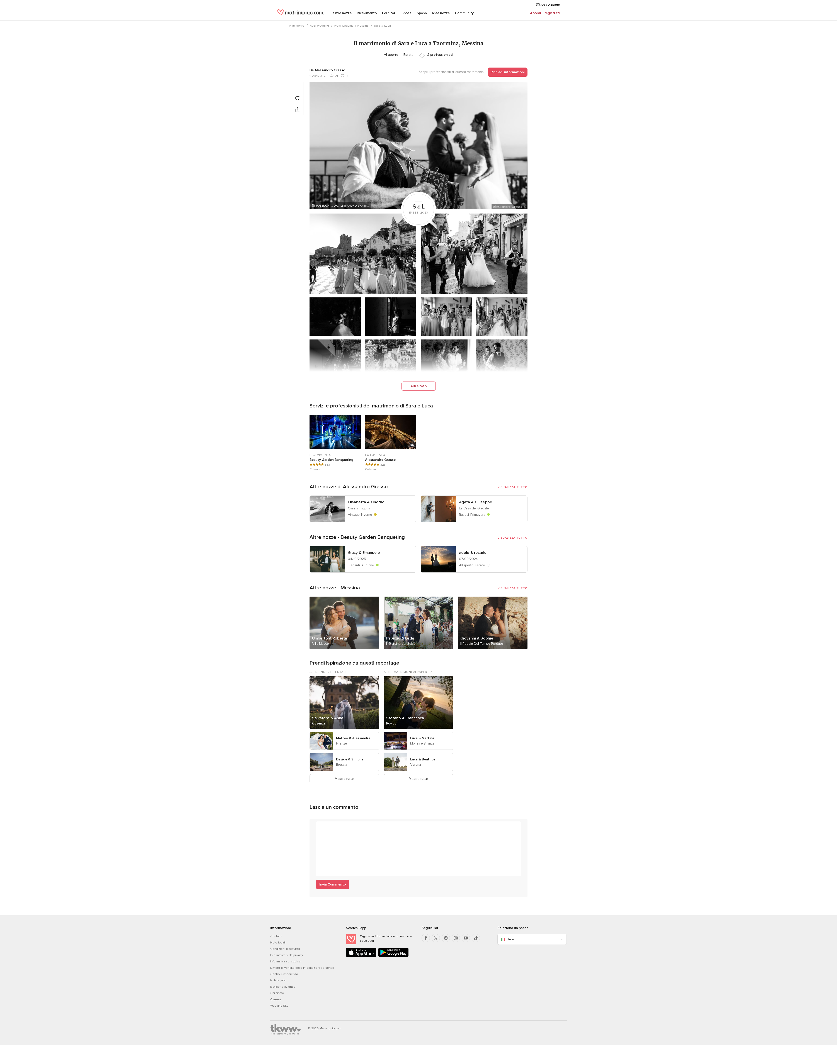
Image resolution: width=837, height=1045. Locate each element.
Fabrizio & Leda (400, 638)
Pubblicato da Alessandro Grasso (342, 205)
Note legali (278, 942)
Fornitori (389, 13)
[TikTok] (476, 938)
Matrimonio (296, 25)
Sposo (422, 13)
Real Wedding (319, 25)
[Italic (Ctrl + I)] (330, 827)
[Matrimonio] (300, 13)
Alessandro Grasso (380, 460)
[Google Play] (393, 956)
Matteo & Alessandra (353, 738)
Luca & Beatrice (422, 759)
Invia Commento (332, 884)
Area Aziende (550, 5)
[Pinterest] (446, 938)
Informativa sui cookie (285, 961)
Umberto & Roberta (329, 638)
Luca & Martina (422, 738)
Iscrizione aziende (283, 987)
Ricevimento (367, 13)
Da (327, 70)
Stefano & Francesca (405, 718)
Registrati (552, 13)
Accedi (535, 13)
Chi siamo (277, 993)
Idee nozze (441, 13)
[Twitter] (436, 938)
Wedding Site (279, 1006)
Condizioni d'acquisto (285, 949)
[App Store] (361, 956)
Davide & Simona (350, 759)
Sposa (406, 13)
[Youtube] (466, 938)
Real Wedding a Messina (351, 25)
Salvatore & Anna (327, 718)
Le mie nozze (341, 13)
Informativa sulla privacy (286, 955)
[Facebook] (426, 938)
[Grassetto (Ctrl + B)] (321, 827)
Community (464, 13)
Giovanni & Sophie (476, 638)
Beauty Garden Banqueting (331, 460)
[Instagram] (456, 938)
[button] (418, 145)
